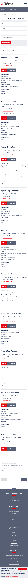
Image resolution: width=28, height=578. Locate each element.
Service (14, 540)
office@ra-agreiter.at (8, 111)
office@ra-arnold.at (7, 400)
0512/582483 (7, 152)
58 (21, 482)
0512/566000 (7, 236)
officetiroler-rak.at (14, 564)
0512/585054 (7, 442)
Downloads (14, 543)
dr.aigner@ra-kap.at (8, 155)
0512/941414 (7, 63)
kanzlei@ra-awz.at (7, 238)
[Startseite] (7, 2)
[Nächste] (22, 479)
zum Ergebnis (6, 42)
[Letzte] (25, 479)
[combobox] (14, 28)
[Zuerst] (2, 479)
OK (22, 569)
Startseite (3, 9)
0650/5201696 (7, 319)
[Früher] (5, 479)
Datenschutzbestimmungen (11, 576)
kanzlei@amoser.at (7, 281)
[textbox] (14, 28)
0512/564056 (7, 196)
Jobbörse (14, 537)
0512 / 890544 (7, 109)
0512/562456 (7, 398)
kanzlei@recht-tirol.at (8, 65)
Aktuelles (14, 532)
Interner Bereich (14, 545)
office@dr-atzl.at (7, 444)
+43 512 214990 (8, 279)
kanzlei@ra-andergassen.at (9, 321)
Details (4, 70)
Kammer (14, 535)
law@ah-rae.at (6, 198)
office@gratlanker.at (8, 359)
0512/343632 (7, 356)
